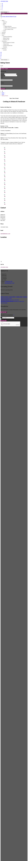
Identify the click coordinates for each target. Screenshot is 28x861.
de (2, 3)
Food (3, 35)
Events (4, 30)
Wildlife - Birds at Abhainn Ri (10, 27)
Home (3, 92)
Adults (2, 77)
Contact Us (4, 48)
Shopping (5, 46)
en (2, 5)
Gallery (4, 23)
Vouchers (4, 32)
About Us (5, 21)
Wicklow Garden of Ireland (8, 42)
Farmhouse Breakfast (7, 36)
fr (2, 8)
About (3, 20)
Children (2, 83)
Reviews (3, 33)
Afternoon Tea (6, 39)
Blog (4, 24)
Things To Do (6, 44)
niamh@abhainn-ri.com (5, 233)
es (2, 6)
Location (5, 49)
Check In (2, 74)
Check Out (3, 75)
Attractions (4, 41)
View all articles (4, 302)
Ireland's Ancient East (7, 45)
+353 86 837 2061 (4, 1)
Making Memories (8, 26)
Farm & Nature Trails (8, 29)
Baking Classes (6, 38)
